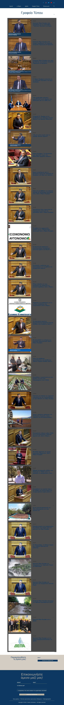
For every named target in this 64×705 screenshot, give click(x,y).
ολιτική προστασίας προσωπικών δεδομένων (31, 698)
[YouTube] (51, 2)
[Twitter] (48, 2)
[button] (26, 6)
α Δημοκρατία (47, 698)
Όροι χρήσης (16, 698)
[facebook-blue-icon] (43, 2)
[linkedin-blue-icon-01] (53, 2)
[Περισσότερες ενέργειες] (53, 21)
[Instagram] (46, 2)
